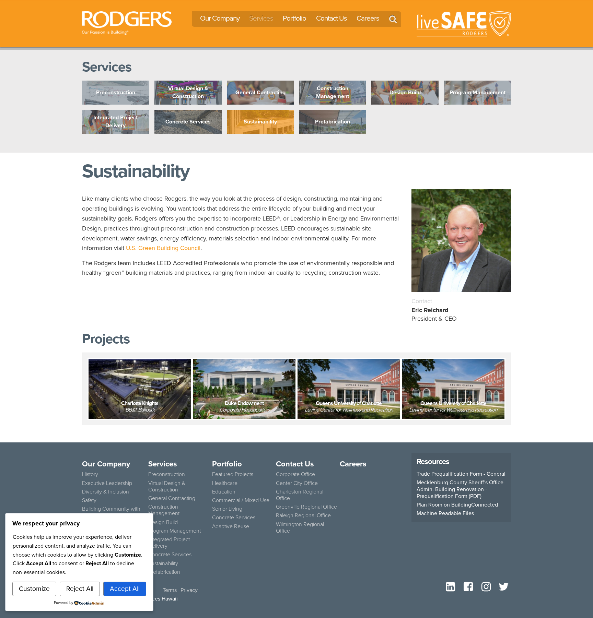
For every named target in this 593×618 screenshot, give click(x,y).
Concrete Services (169, 554)
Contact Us (331, 18)
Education (223, 492)
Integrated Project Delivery (169, 542)
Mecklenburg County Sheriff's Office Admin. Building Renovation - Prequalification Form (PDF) (460, 489)
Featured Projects (232, 474)
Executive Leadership (107, 483)
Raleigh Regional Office (303, 515)
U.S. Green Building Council (163, 247)
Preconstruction (166, 474)
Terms (170, 590)
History (90, 474)
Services (261, 18)
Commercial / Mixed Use (240, 500)
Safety (89, 500)
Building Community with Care (111, 512)
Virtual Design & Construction (166, 486)
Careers (368, 18)
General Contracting (171, 498)
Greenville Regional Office (306, 507)
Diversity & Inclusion (105, 492)
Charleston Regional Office (299, 495)
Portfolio (294, 18)
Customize (34, 589)
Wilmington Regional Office (300, 527)
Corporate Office (295, 474)
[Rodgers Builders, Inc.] (127, 22)
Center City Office (297, 483)
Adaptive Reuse (230, 526)
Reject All (79, 589)
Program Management (174, 531)
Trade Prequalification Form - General (461, 474)
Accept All (125, 589)
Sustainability (163, 563)
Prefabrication (164, 572)
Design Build (163, 522)
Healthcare (224, 483)
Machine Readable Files (445, 513)
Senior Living (227, 509)
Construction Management (163, 510)
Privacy (189, 590)
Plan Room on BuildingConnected (457, 504)
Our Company (220, 18)
